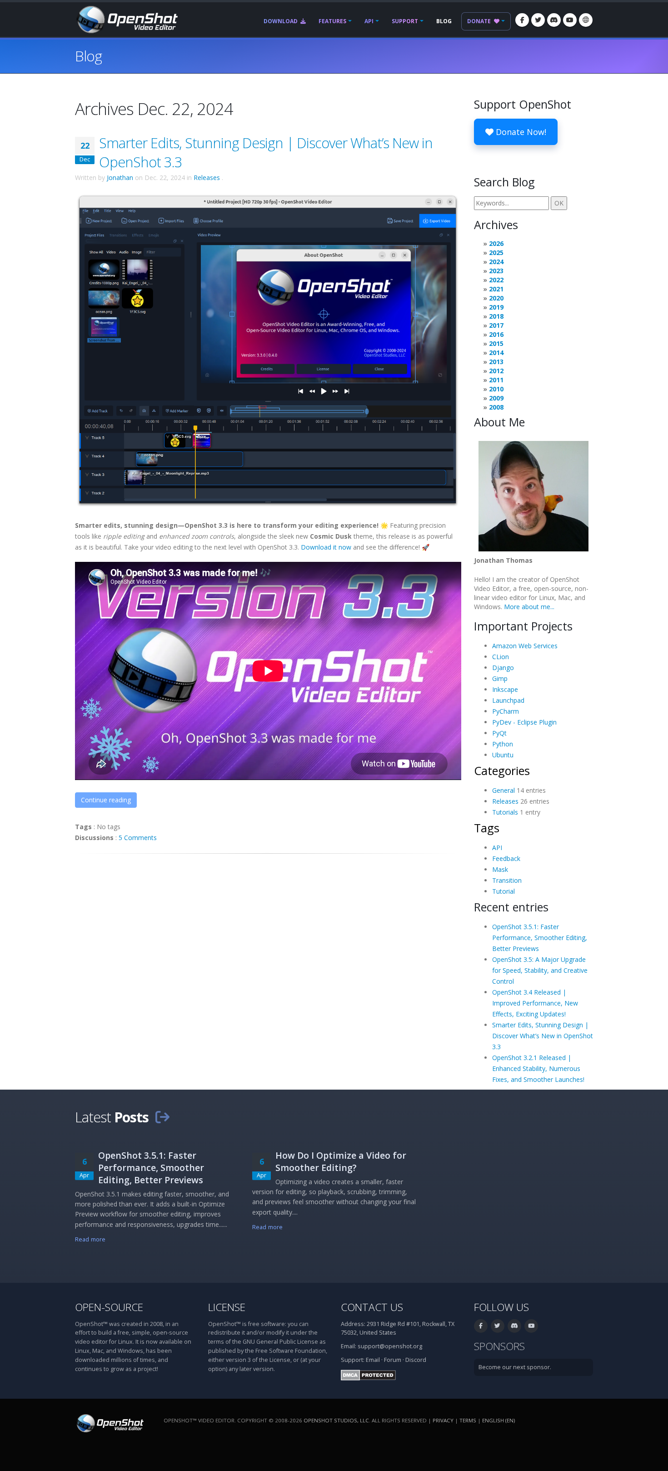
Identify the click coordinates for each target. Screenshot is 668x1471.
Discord (415, 1360)
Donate (479, 21)
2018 (496, 316)
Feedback (506, 858)
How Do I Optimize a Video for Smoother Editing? (340, 1161)
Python (502, 744)
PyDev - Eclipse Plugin (524, 722)
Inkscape (505, 689)
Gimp (500, 678)
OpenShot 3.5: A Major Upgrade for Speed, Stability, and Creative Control (540, 970)
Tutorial (503, 891)
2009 (496, 398)
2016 (496, 334)
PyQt (499, 733)
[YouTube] (570, 20)
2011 (496, 379)
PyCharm (505, 711)
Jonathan (120, 177)
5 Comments (138, 837)
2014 (496, 352)
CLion (500, 656)
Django (503, 667)
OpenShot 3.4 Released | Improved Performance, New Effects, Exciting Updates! (535, 1003)
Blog (444, 21)
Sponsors (499, 1346)
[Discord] (554, 20)
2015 (496, 343)
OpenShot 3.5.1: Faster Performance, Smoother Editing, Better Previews (539, 937)
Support (405, 21)
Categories (502, 770)
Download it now (326, 547)
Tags (486, 828)
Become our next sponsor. (515, 1367)
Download (281, 21)
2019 (496, 307)
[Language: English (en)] (586, 20)
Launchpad (508, 700)
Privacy (443, 1420)
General (503, 790)
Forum (392, 1360)
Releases (207, 177)
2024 (496, 261)
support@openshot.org (390, 1346)
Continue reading (106, 800)
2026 (496, 243)
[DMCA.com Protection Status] (368, 1374)
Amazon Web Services (525, 645)
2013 (496, 361)
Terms (467, 1420)
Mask (500, 869)
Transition (507, 880)
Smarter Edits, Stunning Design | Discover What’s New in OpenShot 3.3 (542, 1036)
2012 (496, 370)
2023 (496, 270)
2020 (496, 298)
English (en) (498, 1420)
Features (332, 21)
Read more (90, 1239)
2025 (496, 252)
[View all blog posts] (162, 1116)
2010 (496, 389)
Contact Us (372, 1307)
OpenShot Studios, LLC (336, 1420)
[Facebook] (522, 20)
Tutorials (505, 812)
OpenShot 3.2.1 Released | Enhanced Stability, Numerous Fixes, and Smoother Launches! (538, 1068)
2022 (496, 279)
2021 (496, 289)
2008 (496, 407)
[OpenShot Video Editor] (126, 19)
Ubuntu (502, 755)
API (369, 21)
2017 (496, 325)
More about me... (529, 606)
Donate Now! (520, 131)
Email (373, 1360)
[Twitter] (538, 20)
